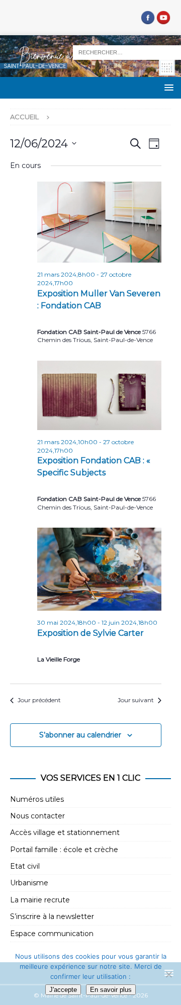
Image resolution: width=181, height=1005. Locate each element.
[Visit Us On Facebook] (147, 19)
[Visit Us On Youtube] (163, 19)
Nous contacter (37, 815)
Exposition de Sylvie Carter (90, 633)
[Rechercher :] (127, 51)
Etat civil (25, 866)
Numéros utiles (37, 799)
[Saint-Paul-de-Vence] (90, 71)
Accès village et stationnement (65, 832)
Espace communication (52, 933)
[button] (167, 87)
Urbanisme (29, 882)
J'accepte (63, 989)
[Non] (168, 974)
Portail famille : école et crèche (64, 849)
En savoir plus (111, 989)
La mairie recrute (40, 899)
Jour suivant (136, 700)
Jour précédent (39, 700)
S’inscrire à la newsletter (52, 916)
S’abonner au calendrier (80, 734)
